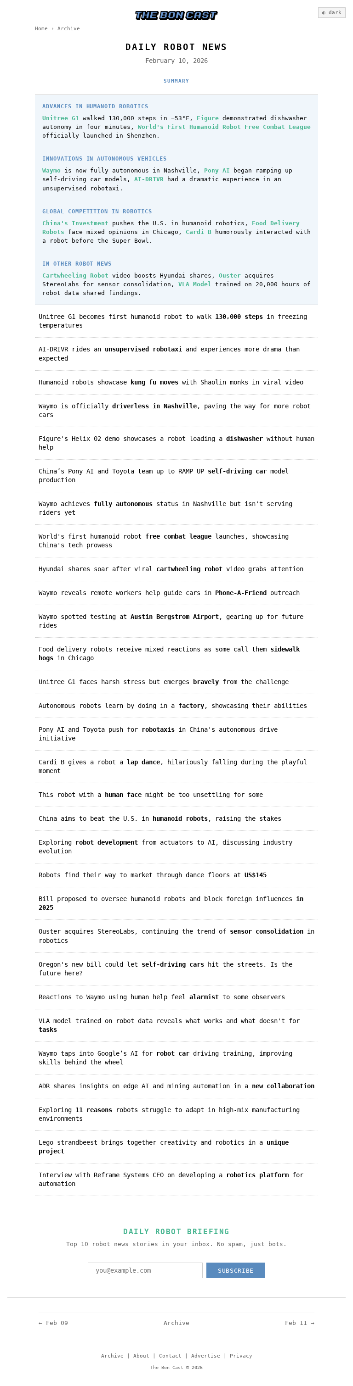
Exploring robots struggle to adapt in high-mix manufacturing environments (169, 1114)
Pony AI (217, 170)
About (141, 1356)
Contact (170, 1356)
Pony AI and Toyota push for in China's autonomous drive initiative (158, 734)
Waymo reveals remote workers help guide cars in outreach (169, 592)
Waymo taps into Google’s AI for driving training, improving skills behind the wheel (165, 1058)
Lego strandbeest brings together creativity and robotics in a (164, 1147)
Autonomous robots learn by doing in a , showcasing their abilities (173, 705)
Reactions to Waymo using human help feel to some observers (162, 997)
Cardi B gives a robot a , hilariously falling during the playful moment (173, 766)
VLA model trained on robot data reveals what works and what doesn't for (169, 1025)
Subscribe (236, 1270)
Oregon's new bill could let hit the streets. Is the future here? (165, 969)
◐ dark (332, 13)
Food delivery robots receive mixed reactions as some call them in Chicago (169, 654)
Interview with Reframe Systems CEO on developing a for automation (171, 1179)
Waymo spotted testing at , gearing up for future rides (171, 621)
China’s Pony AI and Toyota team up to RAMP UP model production (164, 476)
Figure (208, 118)
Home (41, 29)
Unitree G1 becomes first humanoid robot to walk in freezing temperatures (173, 321)
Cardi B (198, 231)
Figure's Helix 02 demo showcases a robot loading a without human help (176, 443)
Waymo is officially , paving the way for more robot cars (175, 410)
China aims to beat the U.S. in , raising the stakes (160, 818)
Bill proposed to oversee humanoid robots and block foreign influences (171, 903)
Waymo (51, 170)
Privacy (241, 1356)
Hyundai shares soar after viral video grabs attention (171, 569)
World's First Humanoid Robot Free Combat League (224, 126)
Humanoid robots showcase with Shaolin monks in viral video (171, 382)
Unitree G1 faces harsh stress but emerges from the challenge (164, 681)
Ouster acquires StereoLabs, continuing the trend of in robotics (176, 936)
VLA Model (194, 284)
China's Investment (75, 223)
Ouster (230, 275)
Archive (68, 29)
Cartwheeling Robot (75, 275)
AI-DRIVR (149, 179)
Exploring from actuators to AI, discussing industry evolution (165, 847)
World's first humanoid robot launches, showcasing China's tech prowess (164, 541)
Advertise (205, 1356)
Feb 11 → (299, 1322)
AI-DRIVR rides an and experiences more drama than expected (169, 353)
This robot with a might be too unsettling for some (151, 794)
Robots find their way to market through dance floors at (153, 875)
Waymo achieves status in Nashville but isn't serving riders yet (165, 508)
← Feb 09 (53, 1322)
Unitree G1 (60, 118)
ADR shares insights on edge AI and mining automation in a (176, 1086)
